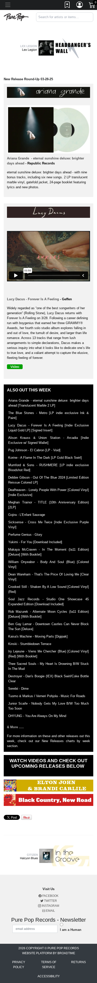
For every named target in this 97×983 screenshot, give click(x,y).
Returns (78, 962)
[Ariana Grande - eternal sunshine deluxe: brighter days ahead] (50, 93)
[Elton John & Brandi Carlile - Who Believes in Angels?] (48, 786)
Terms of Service (48, 964)
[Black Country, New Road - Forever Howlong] (48, 800)
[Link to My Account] (79, 6)
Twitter (50, 901)
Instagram (50, 905)
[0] (92, 5)
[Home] (16, 17)
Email (50, 910)
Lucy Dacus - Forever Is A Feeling (33, 299)
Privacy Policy (18, 964)
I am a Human (70, 930)
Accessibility (49, 976)
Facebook (50, 896)
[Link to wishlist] (67, 6)
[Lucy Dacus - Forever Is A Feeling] (50, 213)
